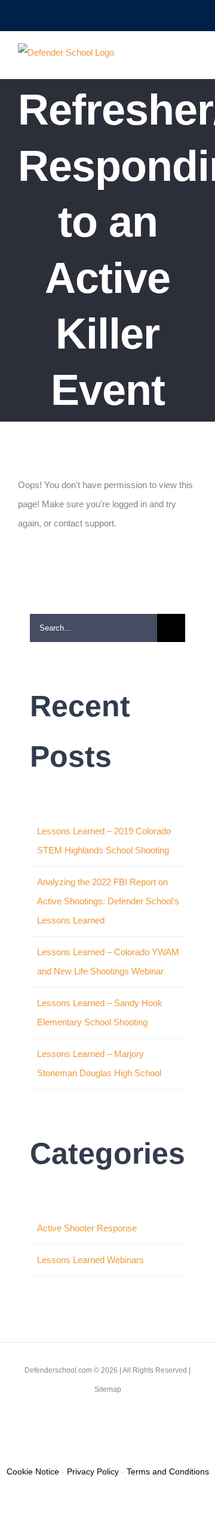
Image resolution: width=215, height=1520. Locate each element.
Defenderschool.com (58, 1370)
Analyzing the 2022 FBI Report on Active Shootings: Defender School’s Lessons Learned (108, 901)
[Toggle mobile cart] (171, 60)
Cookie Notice (33, 1471)
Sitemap (107, 1389)
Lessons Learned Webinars (90, 1260)
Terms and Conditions (168, 1471)
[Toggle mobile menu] (192, 60)
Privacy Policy (93, 1471)
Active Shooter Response (87, 1228)
